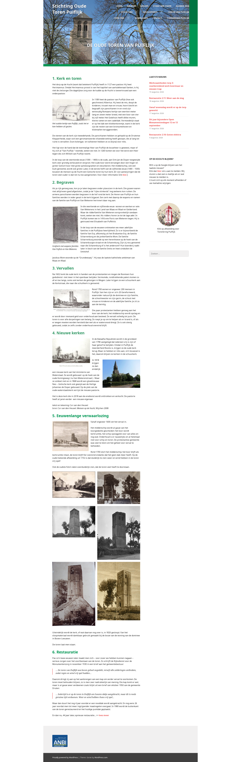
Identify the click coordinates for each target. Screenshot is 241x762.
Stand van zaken (162, 6)
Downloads (141, 18)
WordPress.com (101, 757)
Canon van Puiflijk (178, 12)
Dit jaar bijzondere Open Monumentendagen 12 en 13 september (163, 122)
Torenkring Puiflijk (178, 18)
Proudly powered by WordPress (65, 757)
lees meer (104, 715)
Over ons (119, 18)
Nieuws (144, 6)
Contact (157, 18)
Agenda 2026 (182, 6)
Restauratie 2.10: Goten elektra (165, 134)
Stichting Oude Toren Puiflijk (69, 9)
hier (125, 174)
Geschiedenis (150, 12)
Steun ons (127, 12)
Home (119, 6)
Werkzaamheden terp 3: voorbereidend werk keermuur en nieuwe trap (166, 86)
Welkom (131, 6)
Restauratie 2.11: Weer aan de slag (166, 98)
